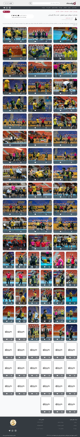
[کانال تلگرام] (4, 8)
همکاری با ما (61, 428)
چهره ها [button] (60, 7)
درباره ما (43, 7)
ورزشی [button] (69, 7)
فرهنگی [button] (65, 7)
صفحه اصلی (74, 7)
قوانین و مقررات (60, 425)
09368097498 (40, 422)
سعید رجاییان (68, 18)
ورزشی (75, 422)
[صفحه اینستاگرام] (10, 8)
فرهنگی (75, 425)
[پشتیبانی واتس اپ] (7, 8)
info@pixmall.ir (40, 425)
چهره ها (75, 428)
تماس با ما (48, 7)
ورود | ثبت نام (8, 3)
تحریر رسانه (5, 435)
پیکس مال (58, 435)
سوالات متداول (55, 7)
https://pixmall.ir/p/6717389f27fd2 (19, 17)
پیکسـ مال (75, 11)
